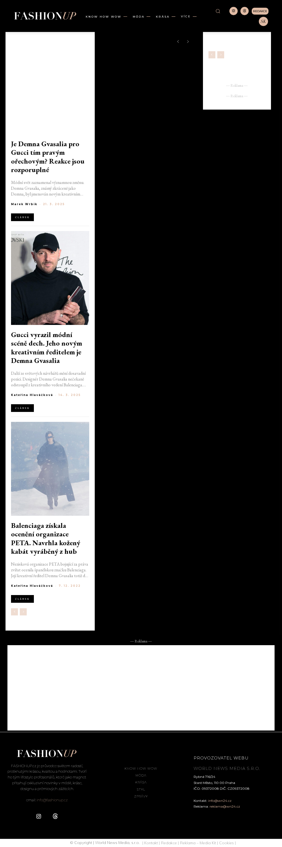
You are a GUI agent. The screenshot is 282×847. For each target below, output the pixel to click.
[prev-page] (14, 611)
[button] (218, 11)
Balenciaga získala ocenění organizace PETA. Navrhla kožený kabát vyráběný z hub (45, 538)
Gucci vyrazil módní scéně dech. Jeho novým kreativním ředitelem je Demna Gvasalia (46, 347)
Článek (22, 217)
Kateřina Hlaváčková (32, 395)
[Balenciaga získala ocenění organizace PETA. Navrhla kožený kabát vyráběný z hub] (50, 469)
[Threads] (244, 11)
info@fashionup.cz (52, 800)
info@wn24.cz (220, 801)
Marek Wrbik (24, 204)
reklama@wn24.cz (225, 806)
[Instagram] (233, 11)
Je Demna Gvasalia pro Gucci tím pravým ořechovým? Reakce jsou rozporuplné (48, 157)
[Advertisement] (141, 688)
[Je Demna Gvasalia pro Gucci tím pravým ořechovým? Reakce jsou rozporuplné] (50, 87)
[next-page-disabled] (23, 611)
